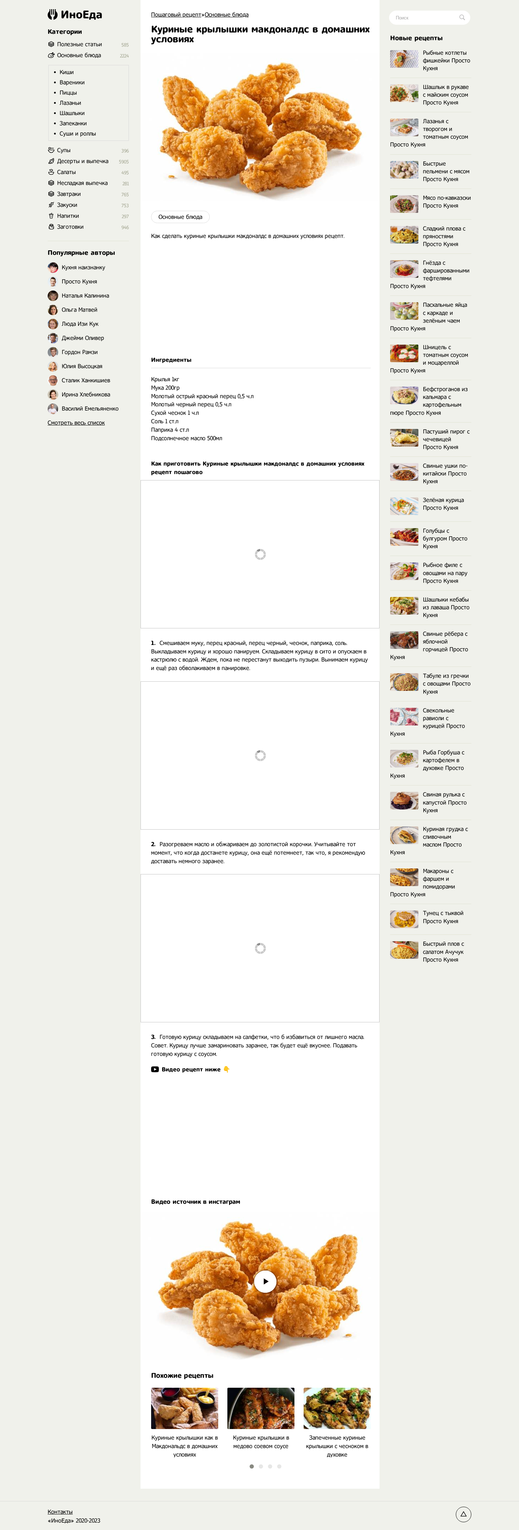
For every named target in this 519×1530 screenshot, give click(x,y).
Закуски (67, 205)
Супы (64, 150)
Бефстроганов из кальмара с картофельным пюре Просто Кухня (429, 401)
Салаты (66, 172)
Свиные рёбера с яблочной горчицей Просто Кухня (429, 645)
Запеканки (73, 123)
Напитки (68, 216)
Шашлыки (72, 113)
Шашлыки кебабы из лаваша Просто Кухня (446, 607)
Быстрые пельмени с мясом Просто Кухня (446, 171)
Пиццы (68, 92)
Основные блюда (180, 217)
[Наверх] (463, 1514)
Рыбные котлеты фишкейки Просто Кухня (446, 60)
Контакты (60, 1511)
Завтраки (69, 194)
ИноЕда (81, 14)
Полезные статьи (79, 44)
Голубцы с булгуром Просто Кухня (445, 538)
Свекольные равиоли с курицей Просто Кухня (427, 722)
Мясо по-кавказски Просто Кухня (447, 202)
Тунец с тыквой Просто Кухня (443, 917)
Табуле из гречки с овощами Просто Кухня (447, 684)
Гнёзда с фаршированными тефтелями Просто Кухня (430, 274)
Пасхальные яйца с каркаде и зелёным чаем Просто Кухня (428, 316)
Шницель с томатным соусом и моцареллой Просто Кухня (429, 359)
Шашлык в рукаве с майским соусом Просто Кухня (446, 95)
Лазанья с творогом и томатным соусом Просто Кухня (429, 133)
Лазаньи (70, 103)
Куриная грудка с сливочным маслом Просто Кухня (429, 841)
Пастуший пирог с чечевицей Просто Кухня (446, 439)
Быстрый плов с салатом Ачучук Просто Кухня (443, 951)
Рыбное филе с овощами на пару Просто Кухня (445, 573)
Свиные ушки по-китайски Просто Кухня (445, 473)
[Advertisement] (260, 298)
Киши (67, 72)
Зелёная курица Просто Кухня (443, 504)
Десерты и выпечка (82, 161)
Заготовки (70, 226)
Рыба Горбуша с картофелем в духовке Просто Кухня (427, 764)
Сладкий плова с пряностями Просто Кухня (444, 236)
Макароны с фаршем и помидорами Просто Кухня (422, 883)
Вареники (72, 82)
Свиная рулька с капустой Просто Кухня (445, 802)
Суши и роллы (78, 133)
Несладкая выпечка (82, 183)
